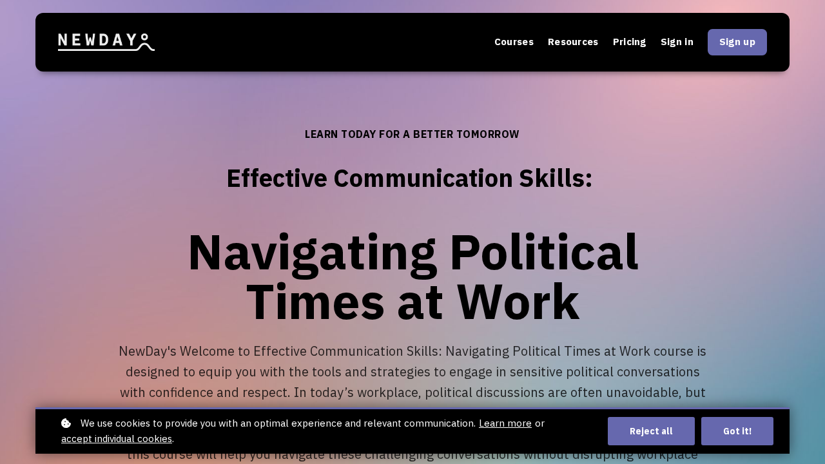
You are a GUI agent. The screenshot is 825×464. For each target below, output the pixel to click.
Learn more (505, 423)
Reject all (651, 431)
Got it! (737, 431)
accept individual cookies (116, 438)
